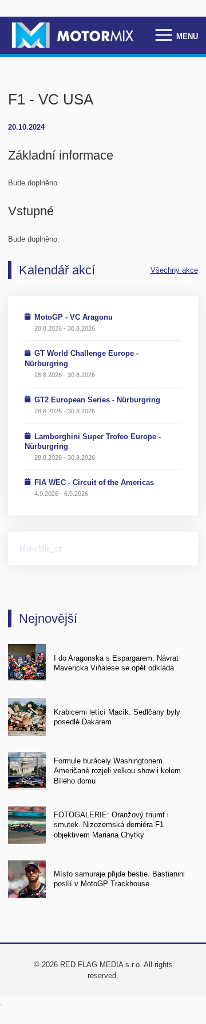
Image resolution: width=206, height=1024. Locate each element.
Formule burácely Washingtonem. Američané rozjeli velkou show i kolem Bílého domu (117, 771)
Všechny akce (174, 270)
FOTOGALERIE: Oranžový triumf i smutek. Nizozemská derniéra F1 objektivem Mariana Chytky (111, 824)
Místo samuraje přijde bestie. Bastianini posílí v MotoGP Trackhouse (119, 879)
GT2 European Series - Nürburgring (97, 399)
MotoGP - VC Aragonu (73, 317)
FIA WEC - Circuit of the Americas (94, 482)
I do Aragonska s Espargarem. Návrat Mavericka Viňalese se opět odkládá (116, 663)
